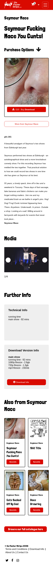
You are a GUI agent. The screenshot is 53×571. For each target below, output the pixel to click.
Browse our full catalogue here (25, 529)
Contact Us (22, 552)
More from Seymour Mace (26, 124)
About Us (10, 552)
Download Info (21, 382)
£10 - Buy (23, 109)
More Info (12, 462)
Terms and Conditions (16, 549)
